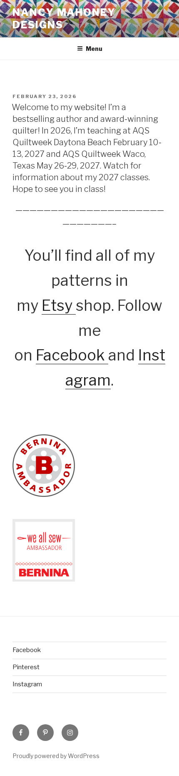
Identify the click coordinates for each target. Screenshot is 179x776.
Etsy (59, 305)
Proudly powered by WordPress (55, 755)
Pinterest (26, 667)
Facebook (72, 355)
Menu (94, 48)
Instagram (27, 684)
